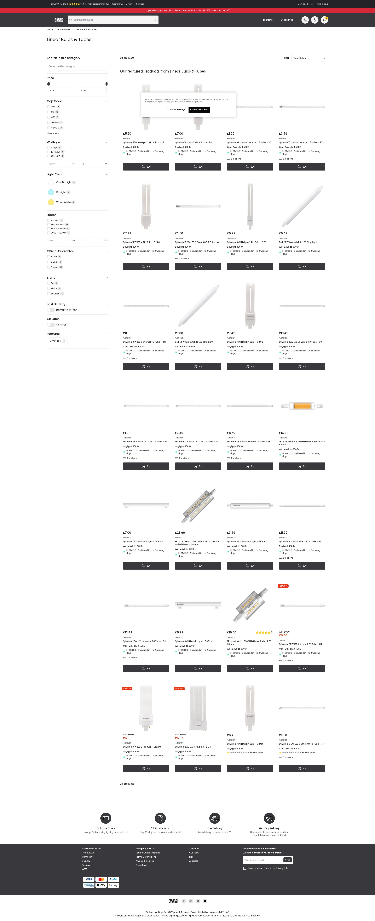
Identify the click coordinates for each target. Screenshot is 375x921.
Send (287, 860)
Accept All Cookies (199, 109)
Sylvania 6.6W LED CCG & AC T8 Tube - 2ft (249, 142)
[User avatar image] (314, 20)
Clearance (287, 20)
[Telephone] (305, 20)
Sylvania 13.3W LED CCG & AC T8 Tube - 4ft (197, 242)
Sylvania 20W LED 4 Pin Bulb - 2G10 (193, 746)
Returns (86, 865)
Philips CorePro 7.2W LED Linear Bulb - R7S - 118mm (302, 443)
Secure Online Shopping (148, 852)
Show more (53, 133)
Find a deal (322, 3)
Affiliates (193, 860)
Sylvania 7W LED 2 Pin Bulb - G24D (245, 743)
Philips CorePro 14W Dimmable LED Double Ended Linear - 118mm (197, 543)
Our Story (194, 852)
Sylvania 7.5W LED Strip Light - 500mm (143, 541)
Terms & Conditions (146, 856)
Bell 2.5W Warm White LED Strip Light (298, 242)
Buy (148, 166)
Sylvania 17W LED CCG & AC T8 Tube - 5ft (301, 142)
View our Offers (305, 3)
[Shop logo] (59, 20)
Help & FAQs (88, 852)
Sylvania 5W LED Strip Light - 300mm (194, 641)
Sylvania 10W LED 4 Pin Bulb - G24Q (141, 242)
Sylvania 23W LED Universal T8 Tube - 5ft (300, 341)
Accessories (64, 29)
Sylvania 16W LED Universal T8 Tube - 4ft (144, 341)
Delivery (86, 860)
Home (50, 29)
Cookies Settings (177, 109)
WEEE (84, 869)
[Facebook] (184, 901)
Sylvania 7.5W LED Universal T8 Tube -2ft (248, 441)
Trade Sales (142, 865)
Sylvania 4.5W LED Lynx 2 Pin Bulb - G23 (143, 142)
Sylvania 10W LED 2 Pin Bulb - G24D (193, 142)
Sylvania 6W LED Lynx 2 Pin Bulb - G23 (246, 242)
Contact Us (88, 856)
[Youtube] (205, 901)
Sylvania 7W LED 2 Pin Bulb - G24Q (245, 341)
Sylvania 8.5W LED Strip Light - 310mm (246, 541)
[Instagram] (191, 901)
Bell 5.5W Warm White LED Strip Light (194, 341)
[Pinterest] (198, 901)
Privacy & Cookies (145, 860)
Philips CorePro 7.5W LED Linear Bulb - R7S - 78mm (250, 643)
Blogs (192, 856)
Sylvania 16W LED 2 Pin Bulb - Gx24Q (142, 746)
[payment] (107, 879)
